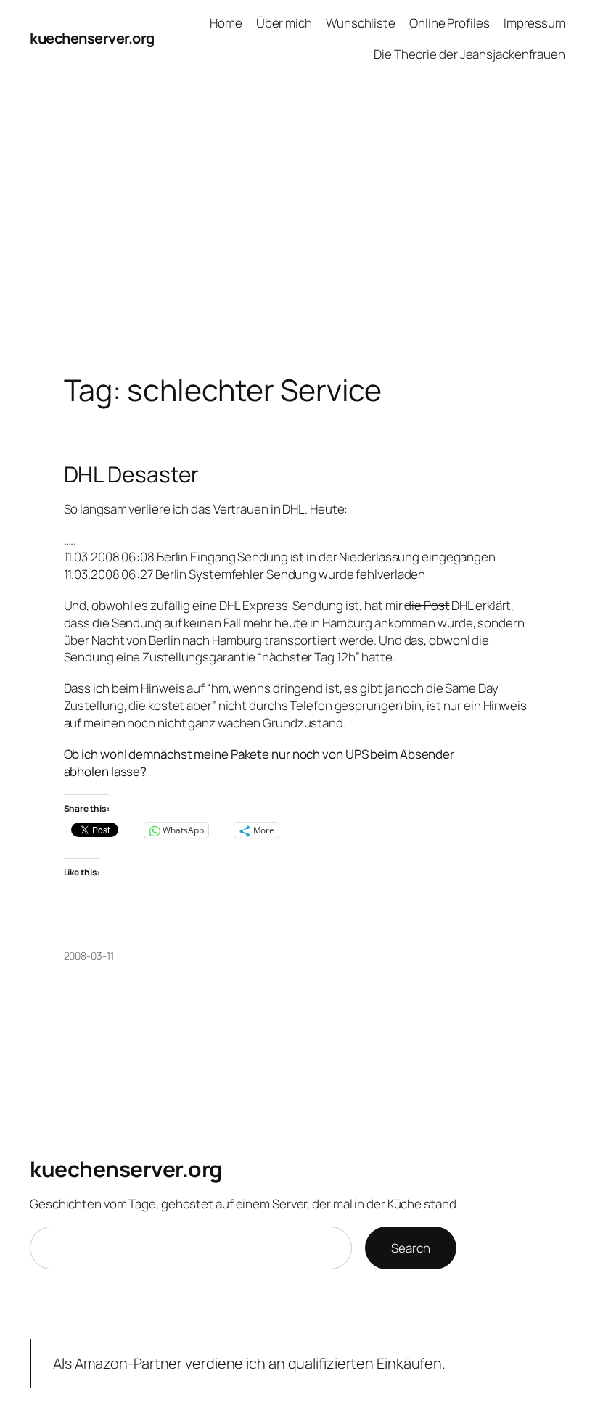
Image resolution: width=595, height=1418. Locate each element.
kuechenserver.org (92, 38)
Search (410, 1248)
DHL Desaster (132, 474)
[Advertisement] (297, 229)
